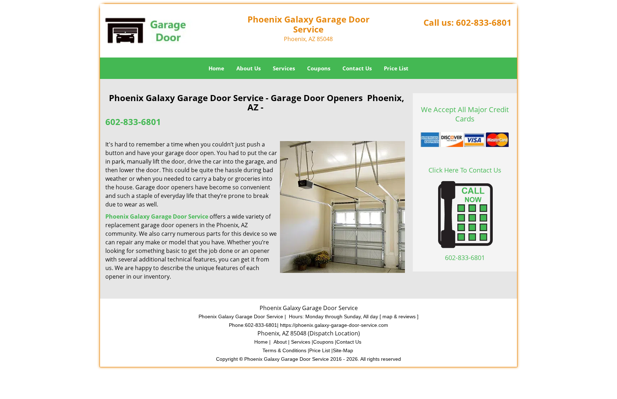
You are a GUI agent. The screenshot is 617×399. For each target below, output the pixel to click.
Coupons (318, 68)
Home (216, 68)
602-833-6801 (484, 22)
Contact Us (357, 68)
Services (284, 68)
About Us (248, 68)
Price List (396, 68)
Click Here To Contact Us (464, 170)
